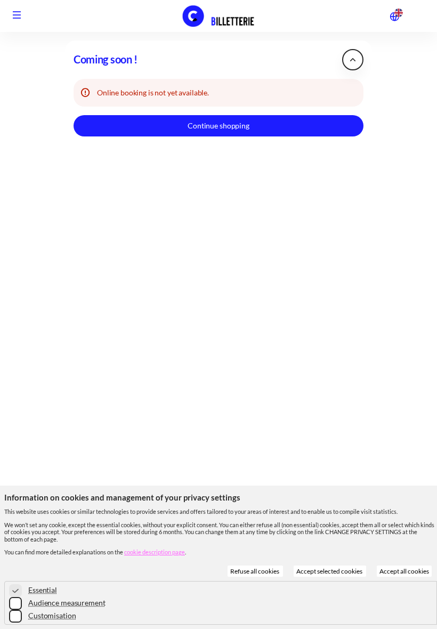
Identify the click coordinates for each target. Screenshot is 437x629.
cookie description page (154, 552)
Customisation (52, 615)
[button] (17, 15)
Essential (42, 589)
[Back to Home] (218, 16)
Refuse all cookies (255, 571)
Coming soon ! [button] (105, 59)
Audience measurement (66, 602)
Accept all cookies (404, 571)
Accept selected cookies (329, 571)
